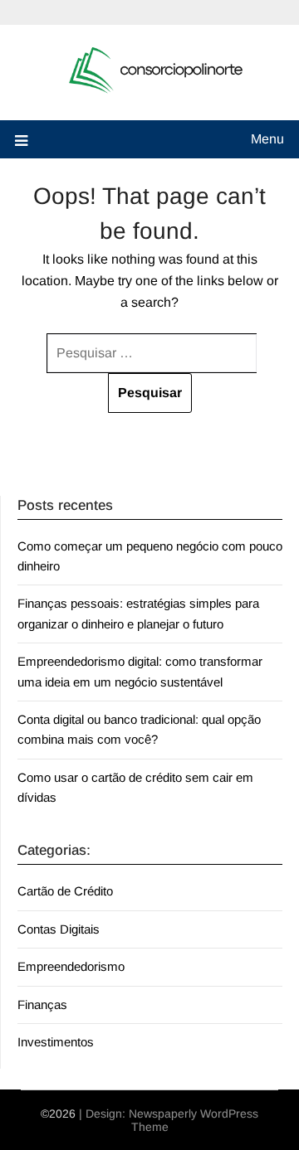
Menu (267, 139)
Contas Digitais (58, 929)
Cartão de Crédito (65, 891)
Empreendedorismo (71, 966)
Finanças (42, 1004)
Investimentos (55, 1042)
